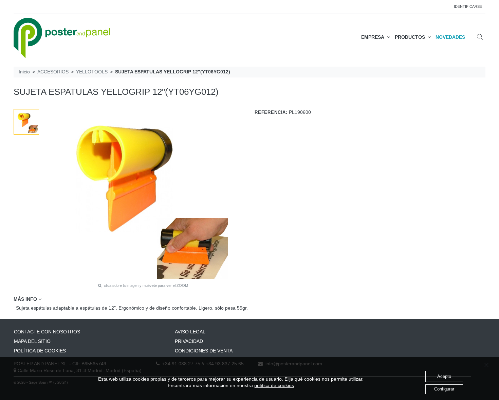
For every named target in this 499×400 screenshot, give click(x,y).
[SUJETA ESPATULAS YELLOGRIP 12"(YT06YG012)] (26, 122)
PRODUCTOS (411, 37)
